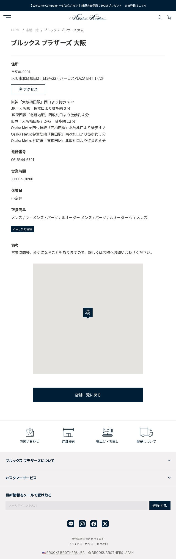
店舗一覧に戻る (88, 394)
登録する (159, 505)
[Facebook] (93, 523)
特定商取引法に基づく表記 (88, 539)
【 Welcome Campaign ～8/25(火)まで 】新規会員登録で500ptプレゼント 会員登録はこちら (88, 5)
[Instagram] (82, 523)
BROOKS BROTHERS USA (65, 552)
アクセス (30, 89)
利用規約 (102, 544)
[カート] (169, 17)
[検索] (160, 17)
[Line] (70, 523)
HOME (15, 30)
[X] (105, 523)
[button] (7, 17)
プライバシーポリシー (82, 544)
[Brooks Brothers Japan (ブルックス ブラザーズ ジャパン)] (88, 16)
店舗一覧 (32, 30)
